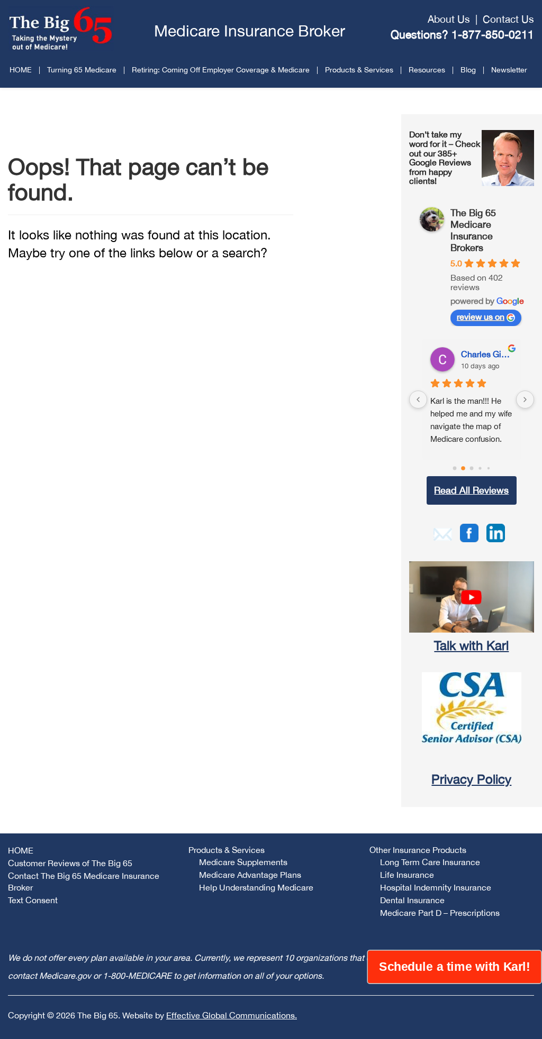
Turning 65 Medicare (81, 70)
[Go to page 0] (454, 468)
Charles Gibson (487, 354)
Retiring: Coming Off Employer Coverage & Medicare (221, 70)
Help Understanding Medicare (256, 887)
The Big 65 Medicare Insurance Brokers (473, 230)
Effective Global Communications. (231, 1015)
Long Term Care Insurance (430, 862)
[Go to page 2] (471, 468)
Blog (468, 70)
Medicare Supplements (243, 862)
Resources (427, 70)
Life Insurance (407, 874)
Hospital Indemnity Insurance (435, 887)
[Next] (525, 400)
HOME (21, 70)
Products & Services (359, 70)
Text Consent (33, 900)
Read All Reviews (471, 490)
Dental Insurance (412, 900)
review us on (480, 316)
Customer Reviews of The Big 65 (70, 863)
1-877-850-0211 (492, 34)
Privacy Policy (471, 779)
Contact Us (508, 19)
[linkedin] (495, 531)
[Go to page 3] (479, 468)
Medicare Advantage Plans (250, 874)
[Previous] (418, 400)
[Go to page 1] (463, 468)
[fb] (469, 531)
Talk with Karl (471, 645)
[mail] (442, 532)
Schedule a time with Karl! (454, 966)
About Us (449, 19)
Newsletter (509, 70)
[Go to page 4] (488, 468)
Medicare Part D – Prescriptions (440, 912)
